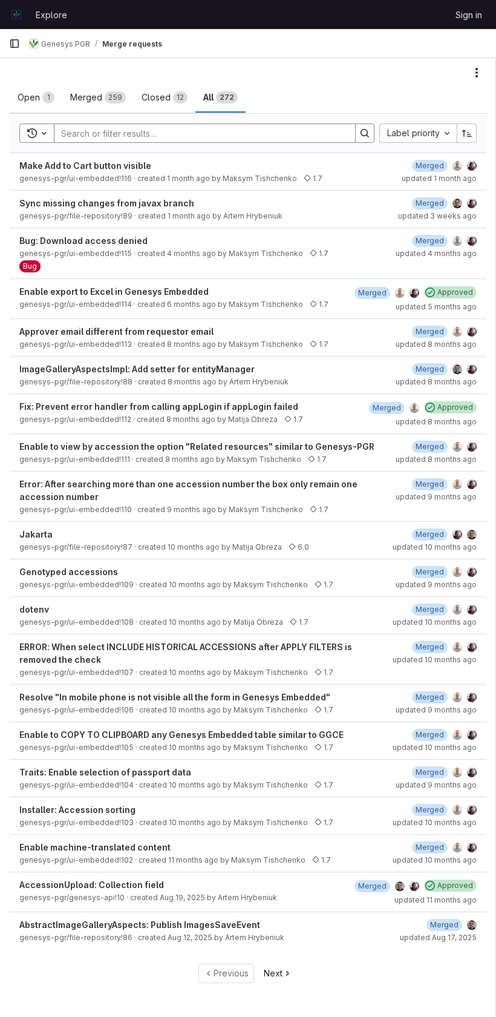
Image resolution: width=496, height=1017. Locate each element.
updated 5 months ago (436, 306)
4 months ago (191, 253)
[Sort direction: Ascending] (467, 133)
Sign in (468, 15)
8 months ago (191, 344)
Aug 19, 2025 (182, 897)
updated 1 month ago (439, 178)
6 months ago (191, 304)
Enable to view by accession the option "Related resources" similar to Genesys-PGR (196, 446)
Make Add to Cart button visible (85, 165)
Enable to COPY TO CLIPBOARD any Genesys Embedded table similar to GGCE (181, 734)
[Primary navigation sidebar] (14, 43)
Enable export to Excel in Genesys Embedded (114, 291)
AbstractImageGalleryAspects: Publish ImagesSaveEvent (139, 925)
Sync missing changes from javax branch (106, 203)
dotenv (34, 609)
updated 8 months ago (436, 344)
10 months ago (194, 546)
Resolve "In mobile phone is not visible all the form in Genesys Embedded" (174, 697)
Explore (51, 15)
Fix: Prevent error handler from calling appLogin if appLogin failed (158, 406)
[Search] (364, 133)
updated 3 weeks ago (437, 215)
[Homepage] (16, 14)
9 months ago (191, 509)
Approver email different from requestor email (116, 331)
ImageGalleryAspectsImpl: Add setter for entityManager (137, 369)
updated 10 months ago (435, 546)
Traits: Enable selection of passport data (105, 772)
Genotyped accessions (68, 572)
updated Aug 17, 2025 (438, 937)
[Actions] (476, 72)
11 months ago (193, 859)
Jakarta (36, 534)
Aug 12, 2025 (190, 937)
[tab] (36, 97)
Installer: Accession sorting (77, 810)
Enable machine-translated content (95, 847)
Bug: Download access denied (83, 240)
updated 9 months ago (436, 496)
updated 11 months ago (435, 899)
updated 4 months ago (436, 253)
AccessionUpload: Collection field (91, 885)
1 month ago (188, 178)
